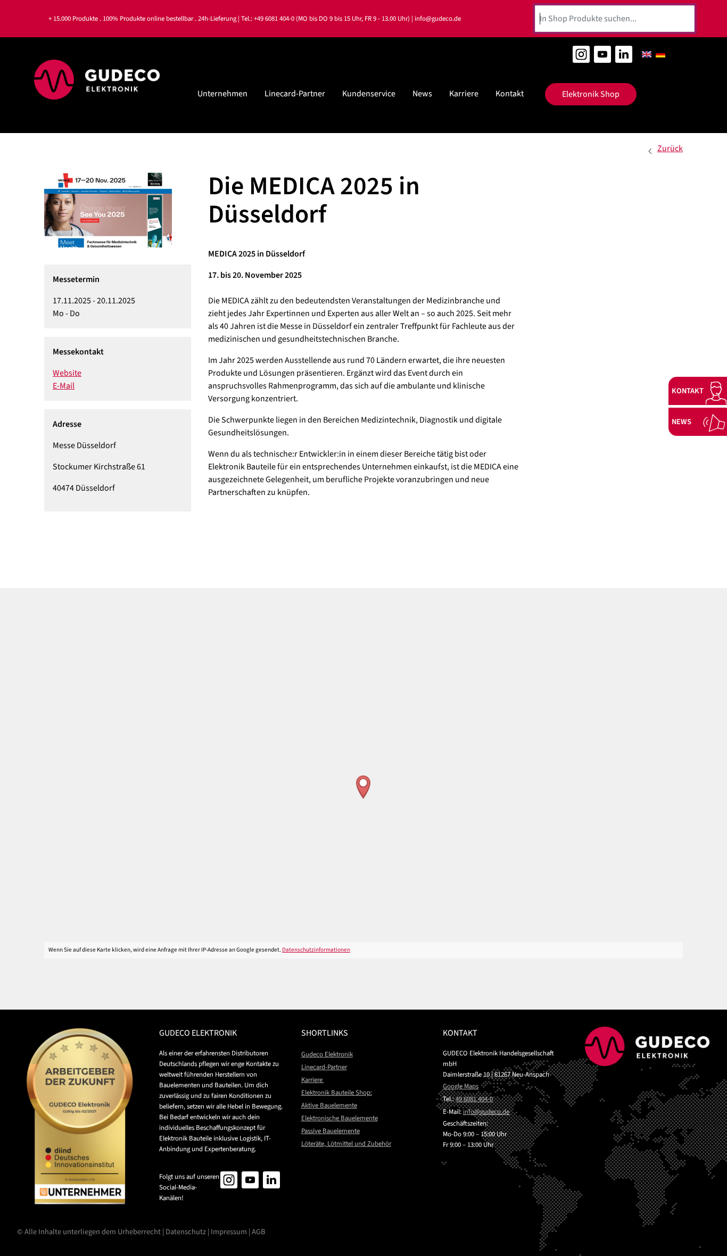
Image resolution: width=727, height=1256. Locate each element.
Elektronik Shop (590, 94)
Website (67, 373)
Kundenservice (368, 94)
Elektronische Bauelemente (339, 1118)
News (422, 94)
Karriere (463, 94)
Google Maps (460, 1086)
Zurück (670, 148)
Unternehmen (222, 94)
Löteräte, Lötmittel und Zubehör (346, 1143)
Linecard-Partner (295, 94)
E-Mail (64, 386)
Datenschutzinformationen (316, 950)
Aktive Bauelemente (329, 1105)
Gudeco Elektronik (327, 1054)
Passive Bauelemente (330, 1131)
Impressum (229, 1231)
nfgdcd (485, 1112)
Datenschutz (186, 1231)
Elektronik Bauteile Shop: (336, 1092)
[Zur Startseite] (97, 80)
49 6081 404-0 (474, 1099)
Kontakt (509, 94)
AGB (258, 1231)
